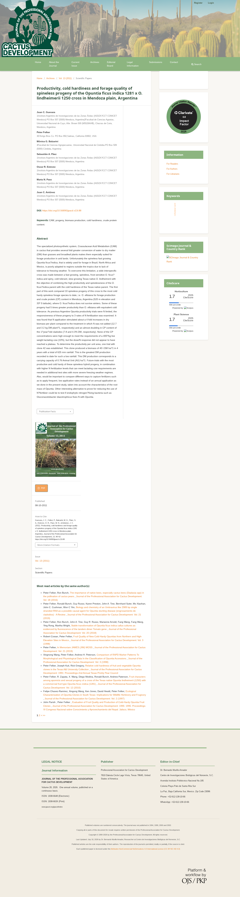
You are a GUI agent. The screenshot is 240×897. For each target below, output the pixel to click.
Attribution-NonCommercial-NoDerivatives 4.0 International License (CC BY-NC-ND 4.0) (145, 849)
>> (44, 715)
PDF (42, 488)
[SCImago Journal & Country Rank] (184, 261)
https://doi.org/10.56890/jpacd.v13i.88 (61, 210)
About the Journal (54, 64)
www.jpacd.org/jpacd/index (52, 807)
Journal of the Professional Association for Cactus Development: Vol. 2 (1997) (85, 698)
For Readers (172, 164)
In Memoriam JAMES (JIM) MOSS (75, 647)
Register (198, 3)
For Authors (172, 169)
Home (38, 62)
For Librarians (173, 174)
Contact (174, 62)
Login (211, 3)
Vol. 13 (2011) (65, 78)
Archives (94, 62)
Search (197, 64)
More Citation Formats (48, 544)
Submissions (155, 62)
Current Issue (75, 64)
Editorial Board (111, 64)
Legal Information (133, 64)
